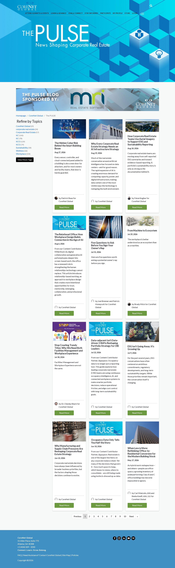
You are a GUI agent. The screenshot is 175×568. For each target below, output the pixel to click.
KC (17, 135)
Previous (77, 516)
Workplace (21, 154)
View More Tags (25, 159)
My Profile (117, 13)
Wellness (20, 150)
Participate (105, 13)
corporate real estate (25, 129)
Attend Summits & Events (37, 13)
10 (125, 516)
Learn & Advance (58, 13)
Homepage (21, 115)
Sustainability (22, 147)
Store (127, 13)
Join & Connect (75, 13)
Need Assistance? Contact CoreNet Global (42, 555)
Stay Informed (91, 13)
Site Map (66, 555)
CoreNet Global (36, 115)
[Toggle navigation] (142, 13)
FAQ (20, 555)
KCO (18, 141)
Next (131, 516)
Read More (64, 207)
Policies (75, 555)
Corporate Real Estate (25, 132)
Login (134, 13)
